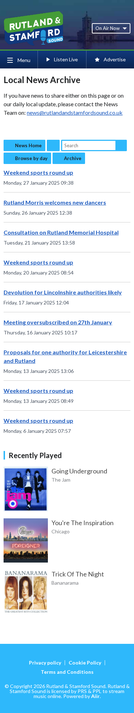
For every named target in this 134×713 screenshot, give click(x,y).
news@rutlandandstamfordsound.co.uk (75, 112)
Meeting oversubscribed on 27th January (58, 322)
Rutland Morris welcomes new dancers (55, 202)
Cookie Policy (85, 663)
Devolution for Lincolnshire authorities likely (63, 292)
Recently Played (35, 455)
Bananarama (65, 583)
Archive (72, 158)
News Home (28, 145)
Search (121, 145)
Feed (53, 145)
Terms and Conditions (67, 672)
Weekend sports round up (38, 172)
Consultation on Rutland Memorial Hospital (61, 232)
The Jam (60, 480)
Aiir (95, 696)
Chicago (60, 531)
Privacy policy (45, 663)
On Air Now (107, 28)
